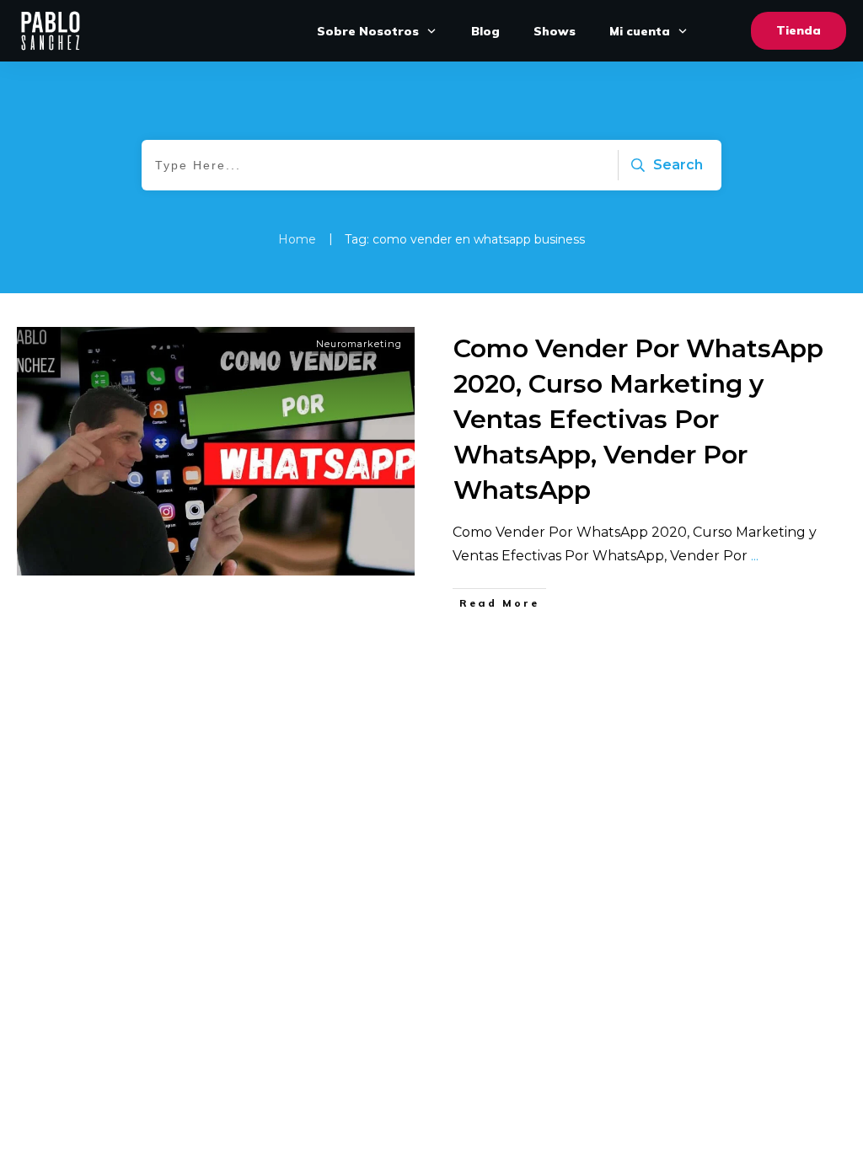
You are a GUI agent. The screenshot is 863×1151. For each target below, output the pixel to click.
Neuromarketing (359, 344)
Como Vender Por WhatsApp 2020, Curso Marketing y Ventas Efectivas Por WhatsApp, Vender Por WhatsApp (638, 419)
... (754, 556)
